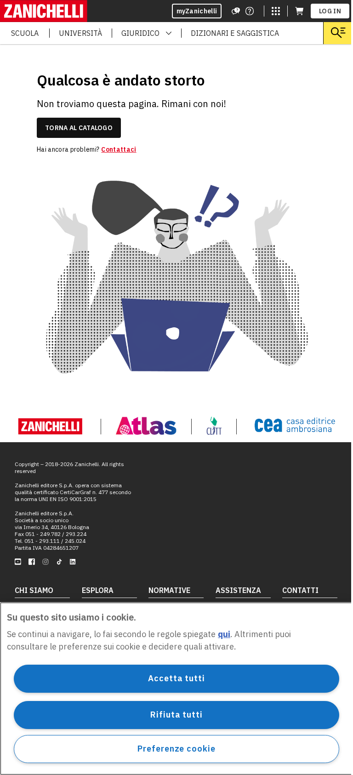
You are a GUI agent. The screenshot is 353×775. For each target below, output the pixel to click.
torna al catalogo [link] (79, 128)
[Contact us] (249, 11)
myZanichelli (196, 11)
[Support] (236, 11)
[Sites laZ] (276, 11)
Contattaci (118, 149)
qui (224, 634)
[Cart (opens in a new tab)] (299, 11)
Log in (330, 11)
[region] (176, 688)
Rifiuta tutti (176, 714)
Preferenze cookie (176, 748)
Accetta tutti (176, 678)
